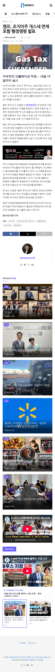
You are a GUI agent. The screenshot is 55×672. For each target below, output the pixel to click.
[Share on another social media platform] (44, 234)
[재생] (6, 540)
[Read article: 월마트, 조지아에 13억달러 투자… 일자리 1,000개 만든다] (27, 415)
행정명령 (30, 104)
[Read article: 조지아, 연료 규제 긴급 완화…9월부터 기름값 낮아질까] (27, 377)
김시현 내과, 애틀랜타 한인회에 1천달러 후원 (27, 350)
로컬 (47, 13)
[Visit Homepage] (27, 5)
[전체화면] (49, 540)
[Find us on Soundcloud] (31, 665)
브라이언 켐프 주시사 (25, 221)
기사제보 (22, 643)
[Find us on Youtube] (28, 665)
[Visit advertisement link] (27, 153)
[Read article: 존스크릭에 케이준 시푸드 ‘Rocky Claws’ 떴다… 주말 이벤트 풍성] (27, 454)
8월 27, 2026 (10, 468)
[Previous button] (46, 596)
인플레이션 (41, 221)
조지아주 (7, 225)
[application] (27, 529)
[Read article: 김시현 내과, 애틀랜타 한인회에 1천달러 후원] (27, 339)
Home (5, 21)
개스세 (11, 221)
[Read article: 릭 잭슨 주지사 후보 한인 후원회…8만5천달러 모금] (27, 301)
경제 (10, 21)
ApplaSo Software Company (33, 660)
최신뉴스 (36, 13)
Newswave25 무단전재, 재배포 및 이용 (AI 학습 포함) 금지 (30, 657)
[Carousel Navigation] (48, 596)
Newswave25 (10, 37)
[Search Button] (51, 5)
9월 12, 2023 (25, 37)
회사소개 (31, 643)
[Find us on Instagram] (24, 665)
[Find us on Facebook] (21, 665)
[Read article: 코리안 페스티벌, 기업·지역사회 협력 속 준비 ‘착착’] (27, 492)
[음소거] (44, 540)
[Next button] (50, 596)
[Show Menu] (4, 5)
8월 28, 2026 (10, 316)
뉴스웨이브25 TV (19, 13)
